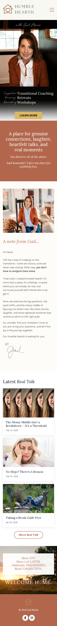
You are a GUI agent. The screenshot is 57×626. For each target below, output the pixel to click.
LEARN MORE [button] (29, 115)
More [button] (28, 535)
